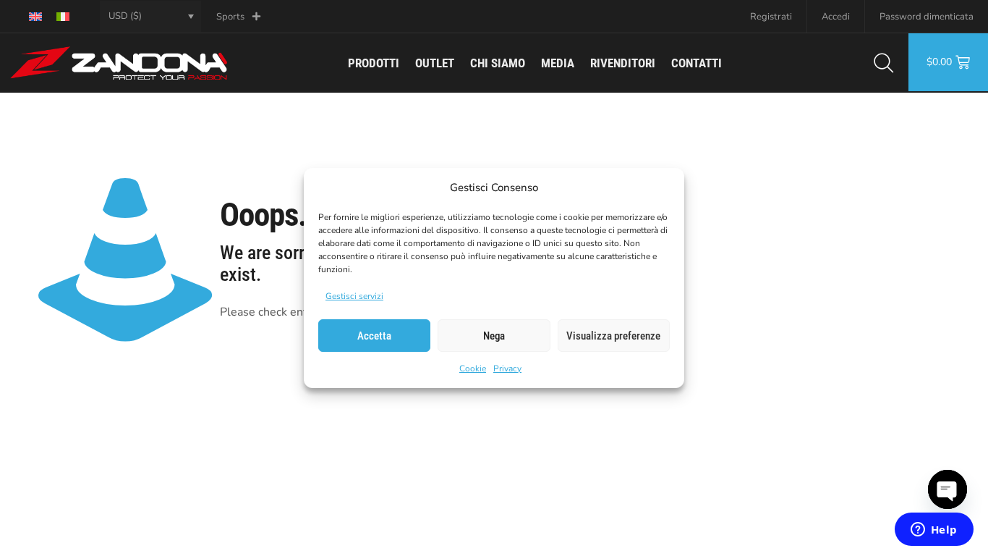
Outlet (434, 63)
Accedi (836, 16)
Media (557, 63)
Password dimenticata (927, 16)
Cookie (472, 368)
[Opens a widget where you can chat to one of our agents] (934, 531)
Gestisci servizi (354, 296)
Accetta (374, 335)
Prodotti (373, 63)
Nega (494, 335)
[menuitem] (35, 16)
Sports (230, 16)
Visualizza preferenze (613, 335)
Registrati (771, 16)
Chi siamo (497, 63)
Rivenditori (622, 63)
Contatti (696, 63)
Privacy (507, 368)
